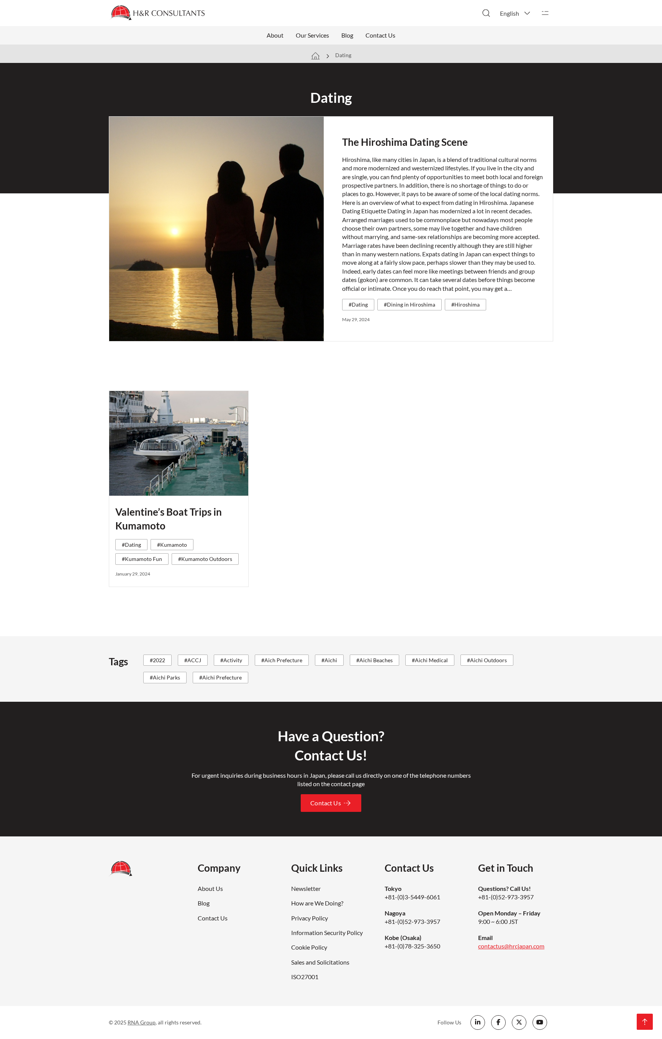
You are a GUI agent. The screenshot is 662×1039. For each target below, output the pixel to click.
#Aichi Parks (165, 677)
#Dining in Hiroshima (409, 304)
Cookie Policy (309, 947)
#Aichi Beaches (374, 660)
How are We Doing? (317, 903)
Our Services (312, 35)
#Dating (358, 304)
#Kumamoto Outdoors (205, 559)
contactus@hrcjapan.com (511, 946)
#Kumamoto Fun (142, 559)
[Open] (545, 13)
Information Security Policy (327, 932)
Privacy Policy (309, 918)
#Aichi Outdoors (487, 660)
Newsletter (306, 888)
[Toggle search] (486, 13)
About (275, 35)
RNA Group (142, 1022)
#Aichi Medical (430, 660)
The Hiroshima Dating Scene (405, 142)
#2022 (157, 660)
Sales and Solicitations (320, 962)
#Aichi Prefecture (220, 677)
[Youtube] (540, 1022)
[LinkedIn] (478, 1022)
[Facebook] (498, 1022)
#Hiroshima (465, 304)
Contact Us (380, 35)
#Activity (231, 660)
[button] (515, 13)
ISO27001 (304, 976)
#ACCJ (192, 660)
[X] (519, 1022)
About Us (210, 888)
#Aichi (329, 660)
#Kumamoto (172, 544)
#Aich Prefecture (281, 660)
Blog (347, 35)
